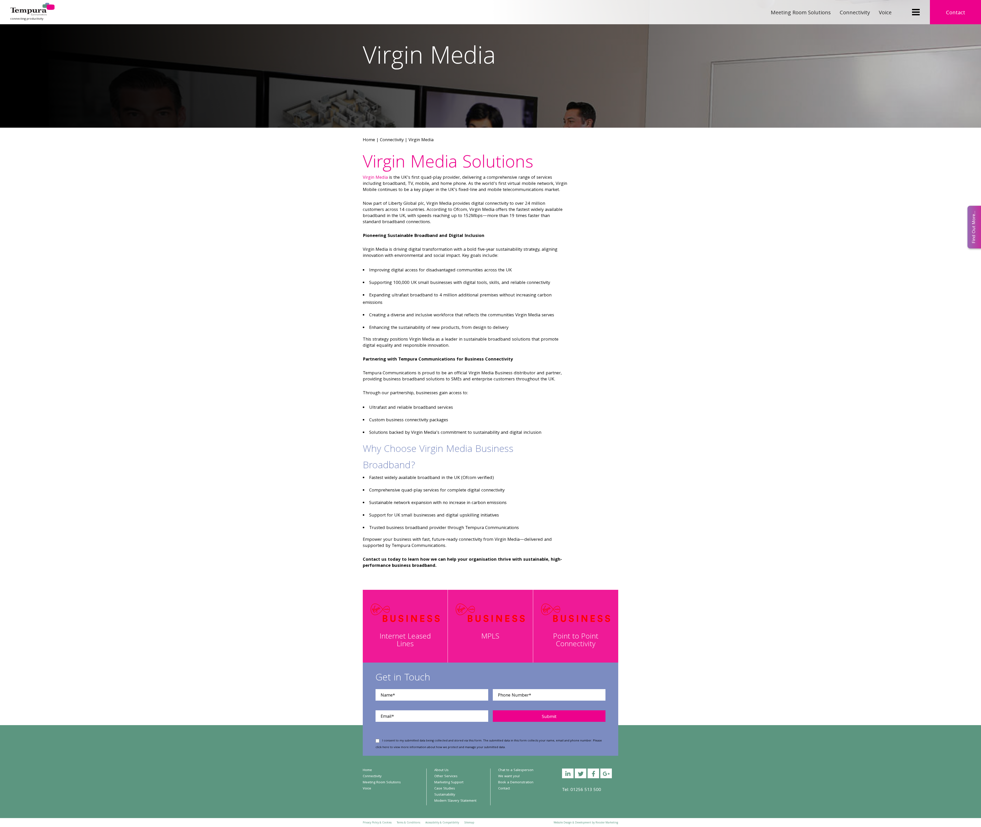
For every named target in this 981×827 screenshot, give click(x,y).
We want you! (509, 776)
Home (369, 140)
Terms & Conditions (408, 823)
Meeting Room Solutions (801, 13)
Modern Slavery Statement (455, 801)
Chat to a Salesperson (515, 770)
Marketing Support (448, 782)
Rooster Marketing (606, 823)
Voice (885, 13)
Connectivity (855, 13)
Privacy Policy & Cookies (377, 823)
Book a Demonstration (515, 782)
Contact (955, 13)
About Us (441, 770)
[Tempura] (32, 6)
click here (382, 747)
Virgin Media (375, 178)
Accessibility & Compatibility (442, 823)
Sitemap (469, 823)
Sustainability (444, 795)
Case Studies (444, 789)
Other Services (446, 776)
